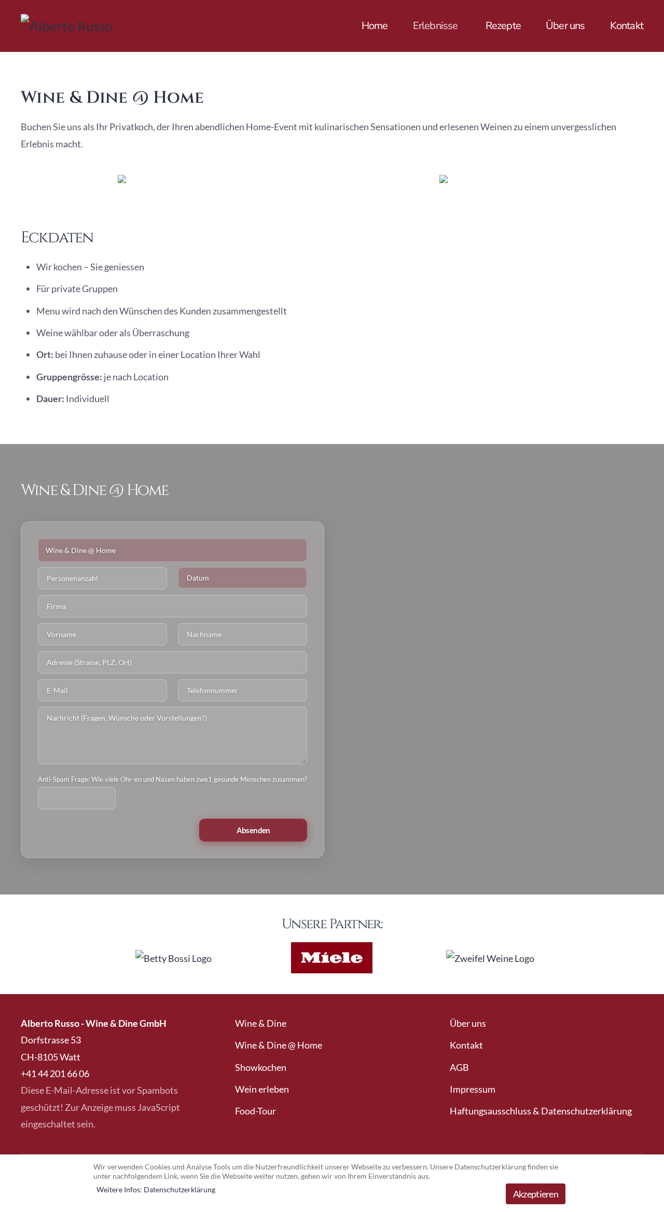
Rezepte (503, 26)
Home (375, 26)
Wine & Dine (260, 1023)
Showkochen (260, 1067)
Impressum (472, 1089)
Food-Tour (255, 1111)
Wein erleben (262, 1089)
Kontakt (626, 26)
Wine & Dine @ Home (278, 1045)
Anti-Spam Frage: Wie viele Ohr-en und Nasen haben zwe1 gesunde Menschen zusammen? (172, 779)
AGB (459, 1067)
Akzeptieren (535, 1194)
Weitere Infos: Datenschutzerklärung (155, 1189)
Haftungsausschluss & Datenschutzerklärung (541, 1111)
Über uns (565, 26)
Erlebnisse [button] (435, 26)
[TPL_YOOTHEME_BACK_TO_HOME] (98, 26)
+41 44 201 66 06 (55, 1073)
